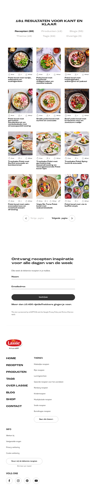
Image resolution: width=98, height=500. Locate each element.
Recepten (14, 365)
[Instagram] (18, 481)
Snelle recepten (40, 405)
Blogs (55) (76, 31)
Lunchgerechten (40, 376)
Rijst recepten (39, 370)
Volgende (60, 218)
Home (11, 358)
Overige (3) (74, 36)
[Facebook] (9, 481)
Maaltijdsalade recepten (43, 399)
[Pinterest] (27, 481)
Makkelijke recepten (41, 364)
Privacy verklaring (13, 447)
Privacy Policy (54, 312)
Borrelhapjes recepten (42, 411)
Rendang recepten (41, 388)
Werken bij (10, 435)
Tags (10, 379)
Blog (10, 392)
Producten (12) (51, 31)
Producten (16, 372)
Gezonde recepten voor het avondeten (48, 382)
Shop (11, 399)
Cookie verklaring (12, 453)
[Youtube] (36, 481)
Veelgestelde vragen (13, 441)
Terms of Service (67, 312)
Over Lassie (17, 385)
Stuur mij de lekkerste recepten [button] (24, 461)
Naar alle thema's (46, 419)
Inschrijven (43, 297)
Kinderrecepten (40, 394)
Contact (14, 406)
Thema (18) (24, 36)
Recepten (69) (24, 31)
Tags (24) (49, 36)
